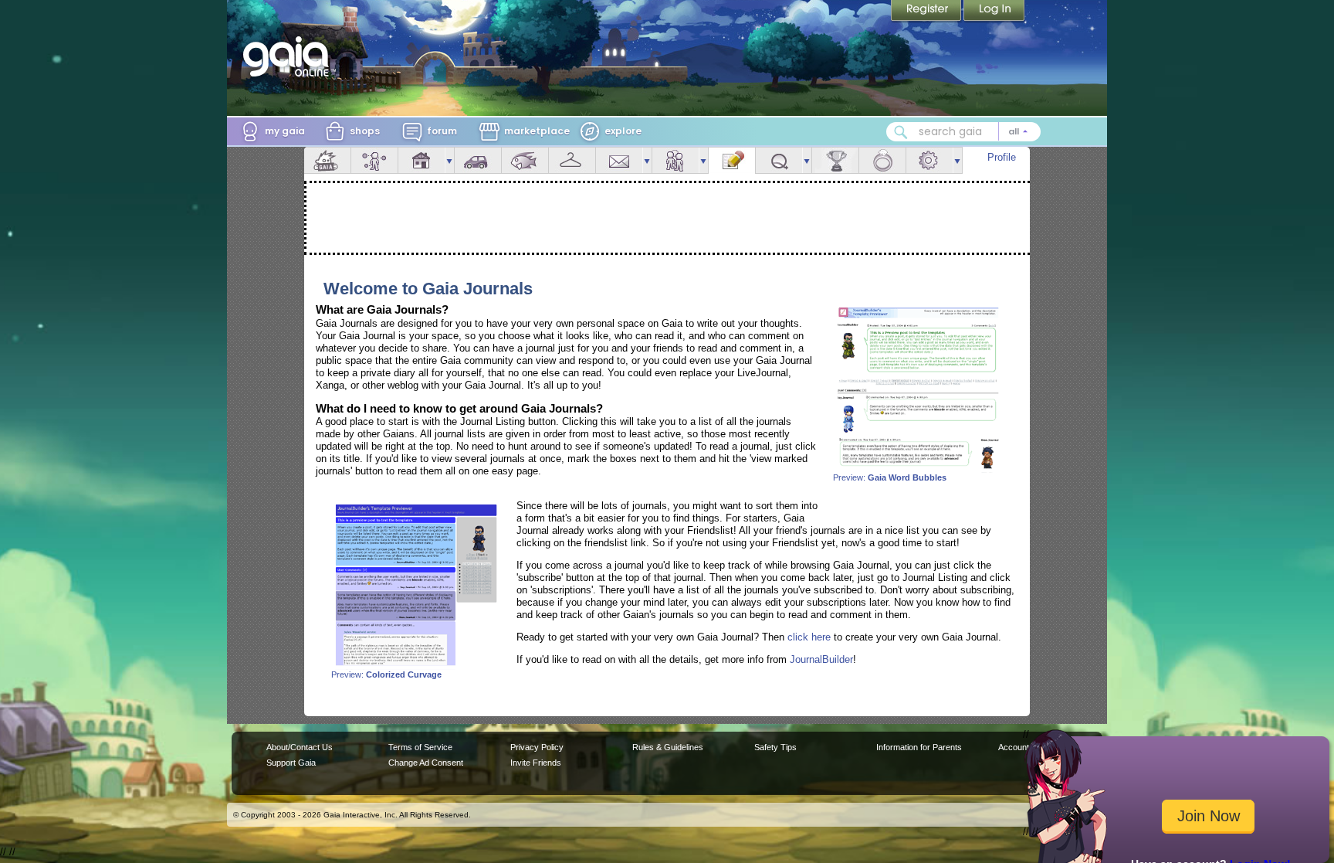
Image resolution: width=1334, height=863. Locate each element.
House (421, 160)
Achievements (835, 160)
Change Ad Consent (425, 762)
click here (809, 637)
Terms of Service (420, 747)
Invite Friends (535, 762)
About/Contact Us (299, 747)
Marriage (882, 160)
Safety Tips (775, 747)
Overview (327, 160)
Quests (779, 160)
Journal (732, 160)
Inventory (572, 160)
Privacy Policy (537, 747)
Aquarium (525, 160)
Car (478, 160)
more (449, 160)
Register (927, 11)
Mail (619, 160)
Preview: (889, 477)
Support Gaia (291, 762)
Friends (675, 160)
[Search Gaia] (901, 132)
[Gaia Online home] (289, 56)
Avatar (374, 160)
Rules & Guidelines (667, 747)
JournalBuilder (821, 659)
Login (994, 11)
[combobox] (963, 131)
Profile (1001, 157)
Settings (929, 160)
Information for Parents (919, 747)
